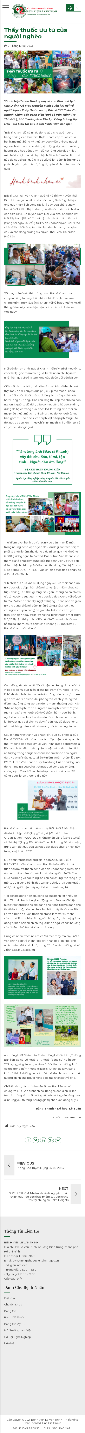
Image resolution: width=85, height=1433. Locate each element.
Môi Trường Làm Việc (18, 1330)
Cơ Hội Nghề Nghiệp (17, 1337)
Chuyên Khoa (13, 1304)
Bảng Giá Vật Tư (14, 1324)
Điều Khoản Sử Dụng (26, 1428)
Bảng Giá (10, 1311)
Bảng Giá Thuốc (14, 1317)
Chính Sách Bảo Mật (57, 1428)
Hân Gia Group (51, 1423)
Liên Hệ (9, 1343)
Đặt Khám (11, 1298)
